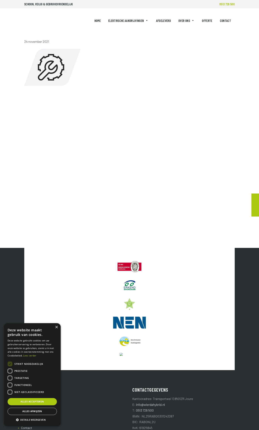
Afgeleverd (163, 20)
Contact (225, 20)
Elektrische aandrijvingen (126, 20)
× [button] (56, 327)
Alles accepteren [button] (32, 401)
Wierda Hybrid (33, 21)
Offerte (207, 20)
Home (97, 20)
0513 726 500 (227, 4)
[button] (32, 419)
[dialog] (32, 374)
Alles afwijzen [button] (32, 411)
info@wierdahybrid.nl (150, 404)
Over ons (184, 20)
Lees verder (29, 355)
